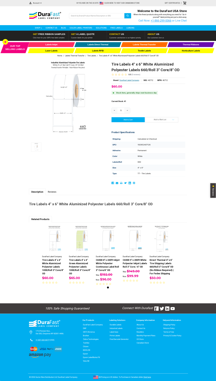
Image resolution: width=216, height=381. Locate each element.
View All (86, 361)
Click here (147, 377)
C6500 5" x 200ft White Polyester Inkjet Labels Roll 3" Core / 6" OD (135, 263)
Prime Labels (115, 336)
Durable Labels (115, 325)
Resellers (140, 332)
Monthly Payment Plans (146, 336)
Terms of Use (168, 332)
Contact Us (51, 28)
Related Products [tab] (40, 219)
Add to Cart (54, 242)
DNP (84, 328)
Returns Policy (169, 328)
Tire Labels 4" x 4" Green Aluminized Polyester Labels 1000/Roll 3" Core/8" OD (79, 267)
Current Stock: (119, 101)
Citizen (85, 346)
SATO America (89, 332)
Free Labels (116, 28)
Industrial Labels (116, 328)
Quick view (54, 237)
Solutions (101, 28)
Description (37, 191)
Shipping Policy (169, 325)
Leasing (130, 28)
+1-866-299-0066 (161, 20)
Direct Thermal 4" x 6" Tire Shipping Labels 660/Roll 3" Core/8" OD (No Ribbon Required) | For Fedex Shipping (162, 267)
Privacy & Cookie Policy (172, 336)
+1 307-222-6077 (42, 340)
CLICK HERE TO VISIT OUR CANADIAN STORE (122, 3)
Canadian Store (143, 343)
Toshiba (86, 343)
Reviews (52, 191)
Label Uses (114, 332)
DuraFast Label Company (93, 325)
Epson (85, 354)
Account (36, 3)
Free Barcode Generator (119, 339)
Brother (86, 336)
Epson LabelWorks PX (91, 357)
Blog (63, 28)
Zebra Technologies (91, 339)
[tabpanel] (54, 255)
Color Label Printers (81, 28)
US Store (140, 339)
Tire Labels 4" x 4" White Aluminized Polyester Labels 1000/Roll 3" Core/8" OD (53, 267)
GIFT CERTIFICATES (172, 3)
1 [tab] (108, 287)
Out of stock (81, 242)
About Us (140, 325)
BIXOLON (86, 350)
